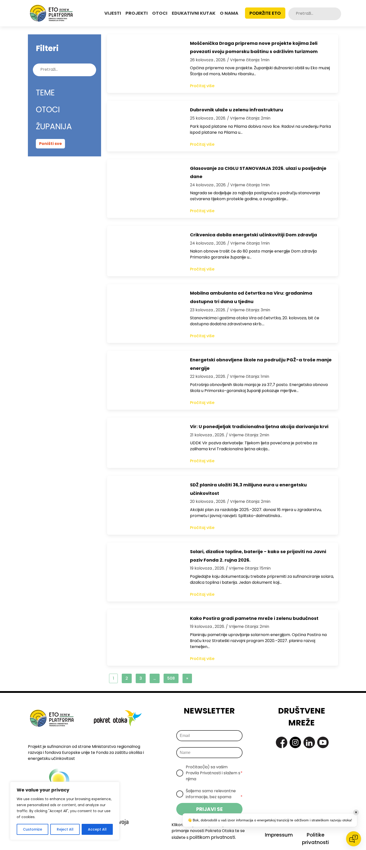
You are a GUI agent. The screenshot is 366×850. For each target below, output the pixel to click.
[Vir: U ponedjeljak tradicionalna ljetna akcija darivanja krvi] (143, 443)
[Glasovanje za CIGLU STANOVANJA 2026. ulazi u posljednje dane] (143, 188)
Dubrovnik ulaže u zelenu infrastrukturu (236, 110)
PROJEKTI (136, 13)
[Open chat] (353, 838)
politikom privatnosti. (212, 837)
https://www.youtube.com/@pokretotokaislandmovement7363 (323, 742)
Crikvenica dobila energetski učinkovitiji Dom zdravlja (253, 235)
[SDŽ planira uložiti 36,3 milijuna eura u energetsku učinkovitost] (143, 505)
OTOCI (159, 13)
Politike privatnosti (315, 838)
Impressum (279, 834)
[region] (65, 811)
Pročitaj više (202, 86)
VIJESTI (112, 13)
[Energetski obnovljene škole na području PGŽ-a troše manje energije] (143, 380)
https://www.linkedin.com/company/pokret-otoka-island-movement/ (309, 742)
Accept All (97, 829)
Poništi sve (50, 143)
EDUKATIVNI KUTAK (193, 13)
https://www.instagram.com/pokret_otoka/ (295, 742)
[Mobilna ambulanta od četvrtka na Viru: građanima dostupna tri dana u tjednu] (143, 313)
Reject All (65, 829)
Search (337, 13)
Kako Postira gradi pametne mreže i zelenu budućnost (254, 618)
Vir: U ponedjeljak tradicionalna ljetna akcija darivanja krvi (259, 426)
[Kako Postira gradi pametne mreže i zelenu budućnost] (143, 637)
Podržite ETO (265, 13)
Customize (32, 829)
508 (171, 678)
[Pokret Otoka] (51, 13)
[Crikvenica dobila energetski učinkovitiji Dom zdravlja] (143, 251)
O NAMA (229, 13)
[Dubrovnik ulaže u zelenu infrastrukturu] (143, 126)
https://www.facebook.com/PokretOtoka (281, 742)
